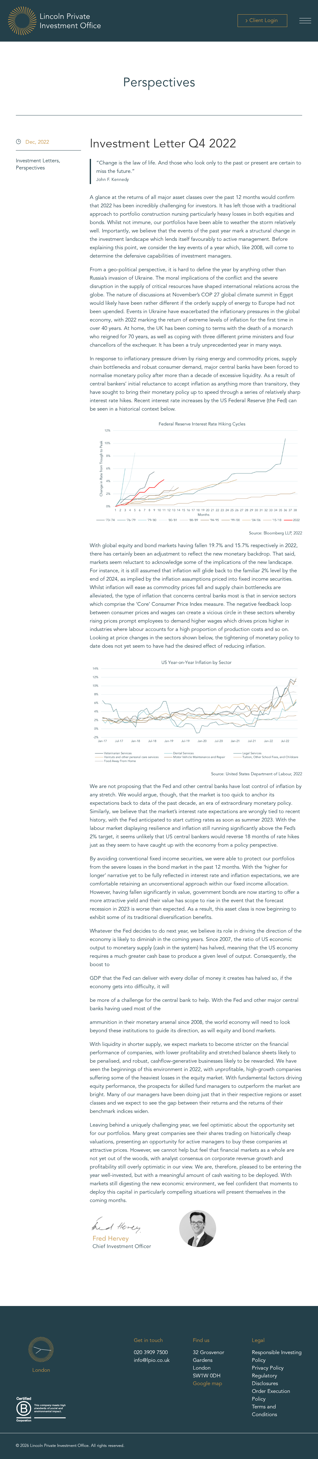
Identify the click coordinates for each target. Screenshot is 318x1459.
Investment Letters (37, 161)
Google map (207, 1383)
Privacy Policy (268, 1368)
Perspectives (30, 168)
